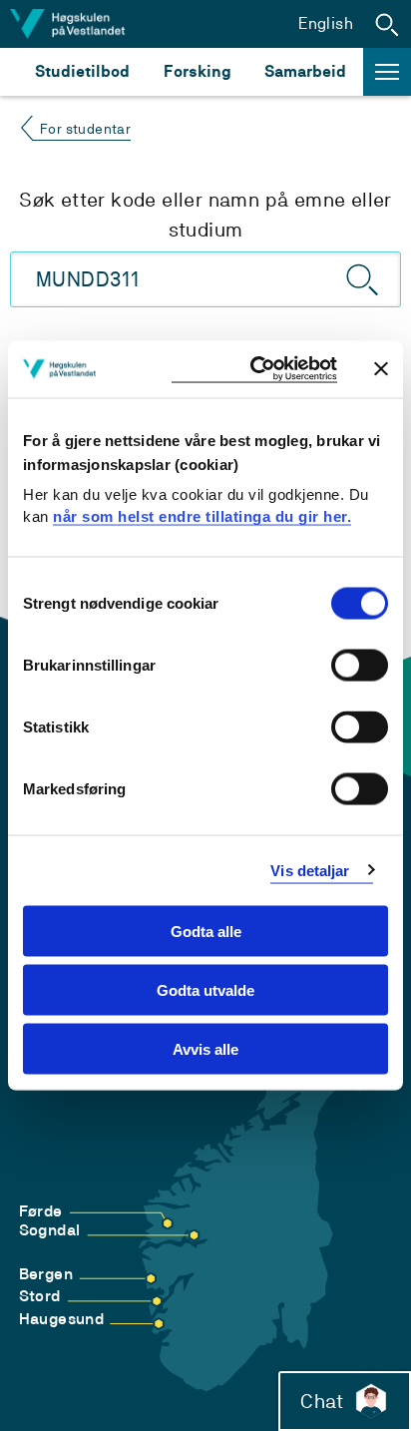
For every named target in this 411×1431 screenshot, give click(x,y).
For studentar (85, 129)
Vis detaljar (309, 869)
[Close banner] (381, 369)
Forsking (197, 71)
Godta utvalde (205, 989)
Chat (321, 1401)
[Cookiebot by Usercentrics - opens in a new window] (254, 369)
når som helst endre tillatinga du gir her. (202, 515)
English (325, 23)
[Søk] (363, 279)
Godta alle (206, 931)
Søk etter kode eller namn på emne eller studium (205, 214)
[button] (387, 24)
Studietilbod (82, 71)
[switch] (359, 666)
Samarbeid (305, 71)
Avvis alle (205, 1048)
